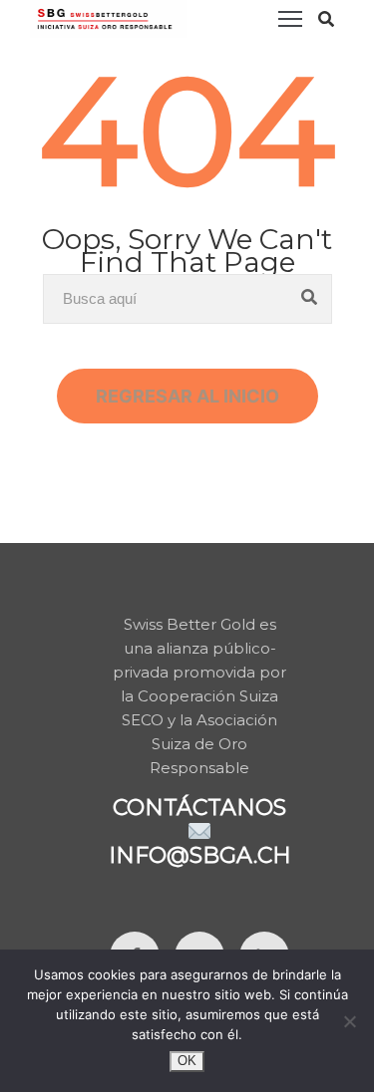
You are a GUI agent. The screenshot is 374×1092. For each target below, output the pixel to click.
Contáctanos (199, 807)
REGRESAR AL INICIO (187, 396)
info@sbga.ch (200, 855)
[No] (349, 1021)
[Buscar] (309, 299)
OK (187, 1060)
